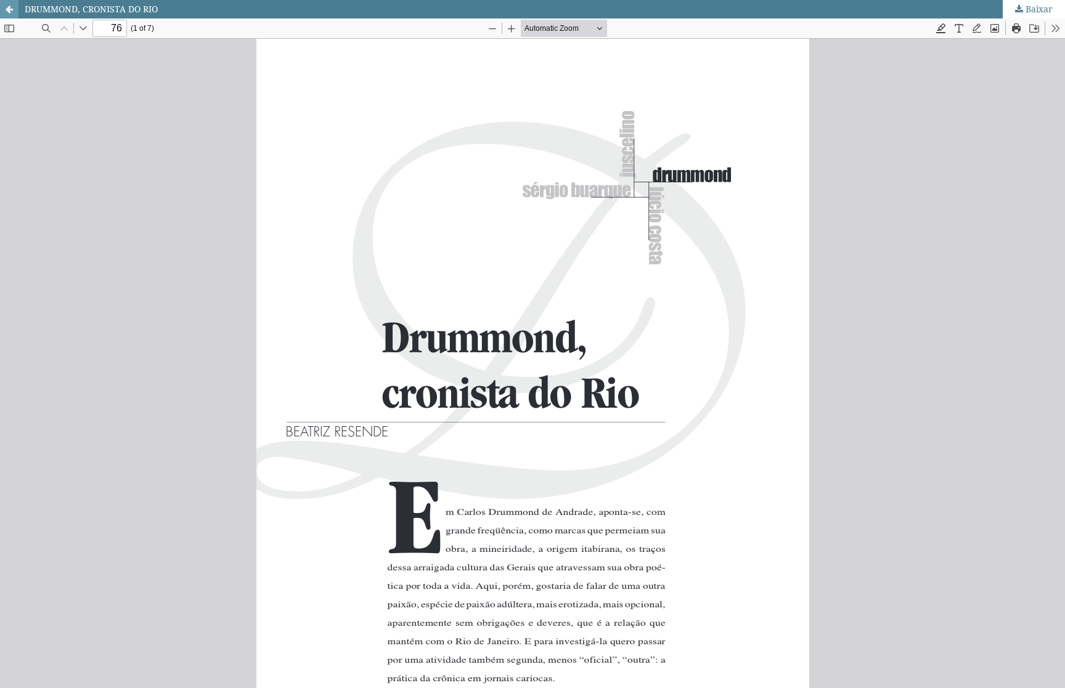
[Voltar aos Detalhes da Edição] (9, 9)
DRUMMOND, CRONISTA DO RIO (91, 9)
